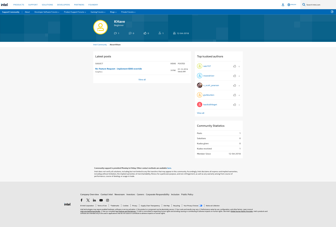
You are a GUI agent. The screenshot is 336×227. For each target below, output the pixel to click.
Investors (131, 194)
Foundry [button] (93, 4)
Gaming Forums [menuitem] (97, 11)
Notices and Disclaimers (127, 211)
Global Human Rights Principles (242, 211)
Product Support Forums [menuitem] (74, 11)
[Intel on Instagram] (107, 200)
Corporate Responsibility (157, 194)
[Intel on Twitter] (88, 200)
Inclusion (175, 194)
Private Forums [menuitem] (127, 11)
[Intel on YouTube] (101, 200)
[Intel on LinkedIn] (94, 200)
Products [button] (18, 4)
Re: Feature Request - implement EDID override (118, 68)
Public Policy (187, 194)
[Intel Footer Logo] (67, 203)
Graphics (99, 71)
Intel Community (100, 44)
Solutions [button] (47, 4)
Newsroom (120, 194)
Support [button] (33, 4)
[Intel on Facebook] (81, 200)
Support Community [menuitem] (10, 11)
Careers (140, 194)
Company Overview (89, 194)
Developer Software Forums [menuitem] (46, 11)
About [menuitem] (27, 11)
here (169, 167)
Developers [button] (63, 4)
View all (142, 79)
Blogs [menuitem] (112, 11)
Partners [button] (79, 4)
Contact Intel (107, 194)
